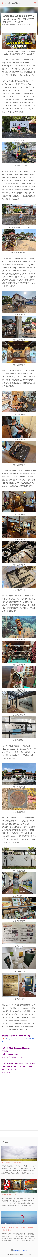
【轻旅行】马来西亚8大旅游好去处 (12, 1162)
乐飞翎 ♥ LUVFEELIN (12, 3)
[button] (3, 28)
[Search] (35, 3)
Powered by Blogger (20, 1250)
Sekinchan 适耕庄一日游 (8, 1194)
